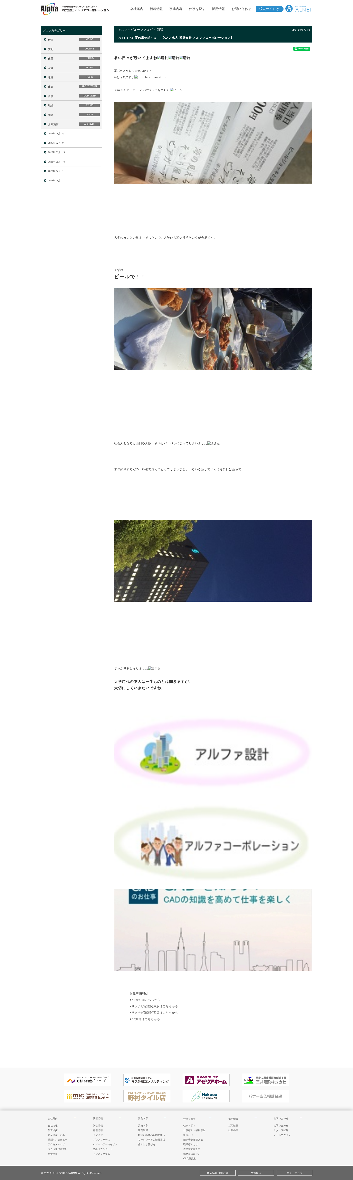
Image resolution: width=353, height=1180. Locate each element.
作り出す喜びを (146, 1144)
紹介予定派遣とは (193, 1139)
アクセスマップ (56, 1144)
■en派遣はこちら (142, 1019)
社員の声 (233, 1130)
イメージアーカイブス (105, 1144)
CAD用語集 (189, 1158)
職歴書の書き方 (191, 1153)
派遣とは (188, 1135)
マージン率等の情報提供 (151, 1139)
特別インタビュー (57, 1139)
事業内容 (175, 9)
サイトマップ (295, 1173)
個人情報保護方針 (57, 1149)
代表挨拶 (53, 1130)
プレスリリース (101, 1139)
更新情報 (98, 1130)
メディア (98, 1135)
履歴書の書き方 (191, 1149)
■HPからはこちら (142, 1000)
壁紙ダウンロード (103, 1149)
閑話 (160, 29)
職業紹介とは (190, 1144)
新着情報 (156, 9)
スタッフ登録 (281, 1130)
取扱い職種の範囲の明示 (151, 1135)
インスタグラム (101, 1153)
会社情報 (53, 1125)
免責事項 (53, 1153)
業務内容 (143, 1118)
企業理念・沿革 (56, 1135)
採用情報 (218, 9)
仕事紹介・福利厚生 (194, 1130)
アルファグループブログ (135, 29)
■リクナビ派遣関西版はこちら (151, 1012)
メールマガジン (282, 1135)
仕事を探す (197, 9)
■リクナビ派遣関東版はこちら (151, 1006)
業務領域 (143, 1130)
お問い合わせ (241, 9)
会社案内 (136, 9)
